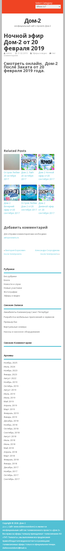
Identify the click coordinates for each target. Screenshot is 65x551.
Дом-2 (32, 20)
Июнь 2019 (9, 397)
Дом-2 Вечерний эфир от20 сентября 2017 (12, 208)
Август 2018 (10, 436)
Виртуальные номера (15, 326)
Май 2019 (9, 401)
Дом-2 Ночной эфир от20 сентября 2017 (46, 176)
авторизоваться (11, 237)
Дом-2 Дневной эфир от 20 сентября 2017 (46, 208)
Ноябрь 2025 (10, 362)
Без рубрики (10, 276)
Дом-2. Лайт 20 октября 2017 (27, 176)
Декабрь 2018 (11, 420)
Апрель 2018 (10, 451)
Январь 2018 (10, 463)
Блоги (7, 280)
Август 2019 (10, 389)
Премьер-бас (10, 321)
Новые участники (13, 287)
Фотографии (10, 291)
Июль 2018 (9, 440)
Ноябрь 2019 (10, 382)
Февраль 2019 (11, 413)
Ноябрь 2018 (10, 424)
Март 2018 (9, 455)
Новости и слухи (12, 284)
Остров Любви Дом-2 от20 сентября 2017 (29, 206)
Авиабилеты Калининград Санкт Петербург (26, 312)
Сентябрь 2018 (12, 432)
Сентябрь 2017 (12, 479)
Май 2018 (9, 448)
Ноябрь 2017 (10, 471)
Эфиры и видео (39, 53)
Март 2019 (9, 409)
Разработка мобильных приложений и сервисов (29, 317)
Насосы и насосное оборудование (22, 331)
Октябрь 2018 (11, 428)
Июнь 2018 (9, 444)
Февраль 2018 (11, 459)
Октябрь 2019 (11, 386)
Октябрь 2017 (11, 475)
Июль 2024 (9, 366)
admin (9, 53)
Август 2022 (10, 378)
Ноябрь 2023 (10, 370)
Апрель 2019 (10, 405)
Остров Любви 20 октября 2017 (12, 176)
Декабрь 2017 (11, 467)
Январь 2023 (10, 374)
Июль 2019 (9, 393)
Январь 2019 (10, 417)
